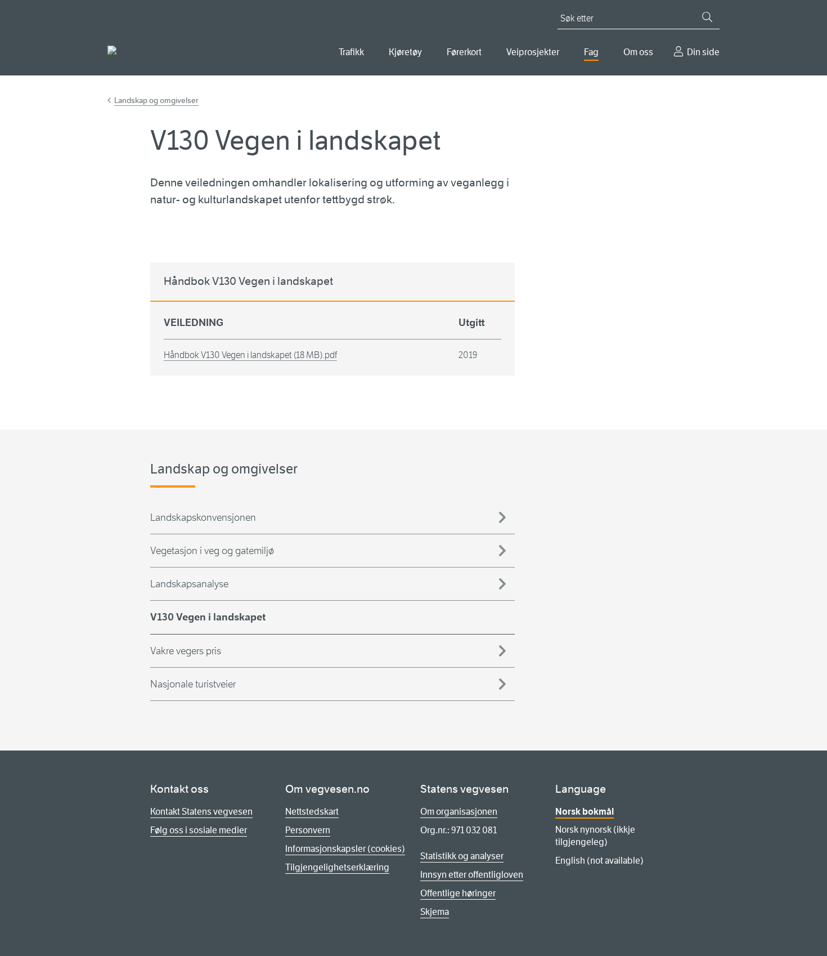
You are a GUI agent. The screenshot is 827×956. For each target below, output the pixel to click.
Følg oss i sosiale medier (198, 830)
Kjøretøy (405, 52)
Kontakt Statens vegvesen (201, 811)
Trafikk (351, 52)
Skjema (434, 911)
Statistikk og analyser (462, 856)
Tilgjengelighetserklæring (337, 867)
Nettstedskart (312, 811)
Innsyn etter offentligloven (471, 874)
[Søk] (707, 17)
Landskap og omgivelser (156, 100)
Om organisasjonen (458, 811)
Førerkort (464, 52)
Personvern (307, 830)
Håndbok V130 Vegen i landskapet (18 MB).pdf (250, 355)
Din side (703, 52)
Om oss (638, 52)
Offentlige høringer (458, 893)
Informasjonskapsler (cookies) (345, 848)
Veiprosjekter (532, 52)
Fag (591, 52)
